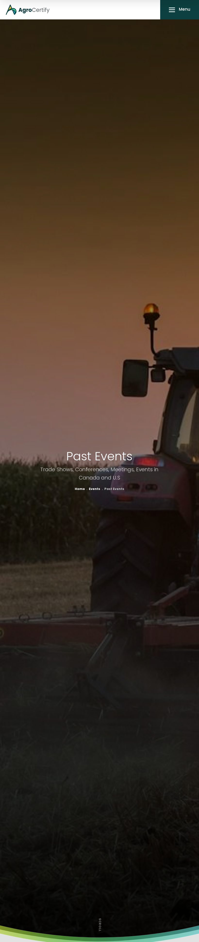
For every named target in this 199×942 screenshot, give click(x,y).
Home (80, 489)
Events (94, 489)
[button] (179, 9)
